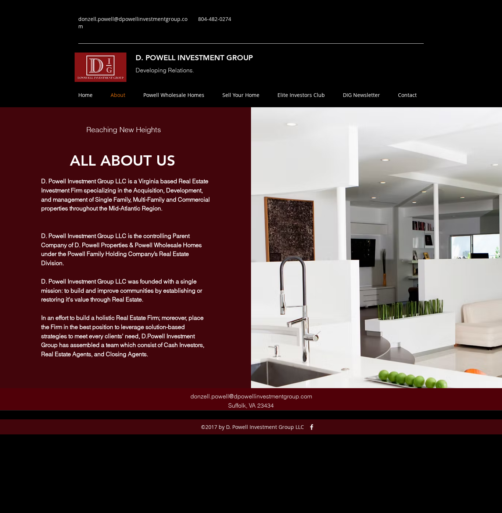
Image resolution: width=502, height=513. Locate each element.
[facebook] (311, 427)
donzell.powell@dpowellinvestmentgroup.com (251, 396)
